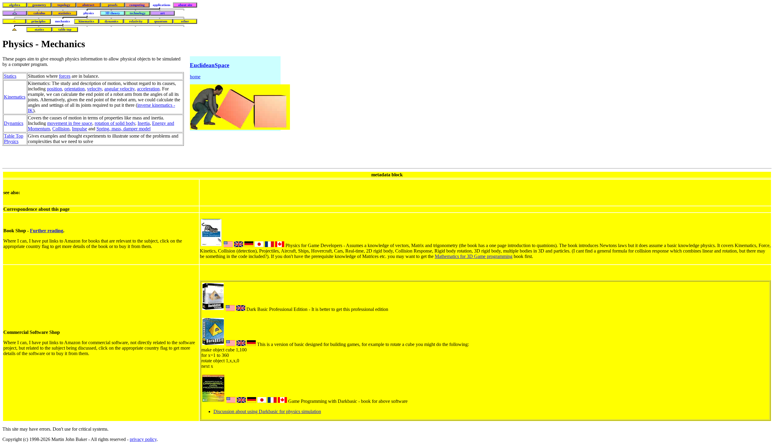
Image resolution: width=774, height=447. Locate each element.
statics (39, 29)
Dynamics (13, 123)
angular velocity (119, 88)
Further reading (46, 230)
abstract (88, 5)
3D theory (112, 13)
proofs (112, 5)
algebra (14, 5)
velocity (94, 88)
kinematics (86, 21)
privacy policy (143, 439)
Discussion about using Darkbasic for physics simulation (267, 411)
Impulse (79, 128)
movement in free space (69, 123)
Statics (10, 76)
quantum (160, 21)
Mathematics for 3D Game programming (473, 256)
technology (138, 13)
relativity (136, 21)
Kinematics (14, 97)
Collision (61, 128)
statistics (64, 13)
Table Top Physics (13, 138)
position (54, 88)
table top (64, 29)
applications (161, 5)
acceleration (148, 88)
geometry (39, 5)
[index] (14, 13)
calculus (39, 13)
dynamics (111, 21)
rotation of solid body (115, 123)
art (162, 13)
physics (88, 13)
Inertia (144, 123)
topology (63, 5)
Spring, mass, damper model (123, 128)
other (185, 21)
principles (38, 21)
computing (137, 5)
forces (64, 76)
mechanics (62, 21)
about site (185, 5)
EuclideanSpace (209, 65)
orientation (74, 88)
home (195, 76)
